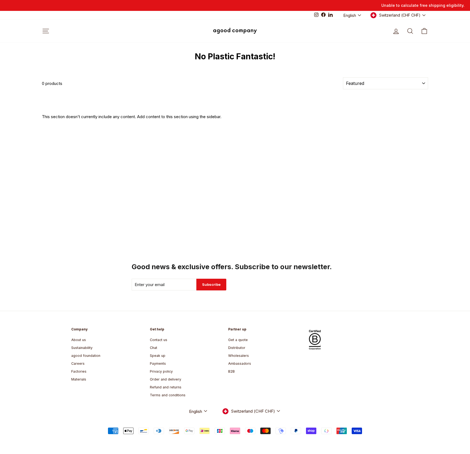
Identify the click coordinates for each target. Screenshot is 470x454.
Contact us (158, 340)
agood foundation (85, 356)
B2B (231, 371)
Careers (78, 363)
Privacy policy (161, 371)
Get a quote (238, 340)
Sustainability (81, 348)
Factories (78, 371)
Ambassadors (239, 363)
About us (78, 340)
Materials (78, 379)
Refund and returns (165, 387)
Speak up (157, 356)
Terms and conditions (167, 395)
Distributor (236, 348)
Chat (153, 348)
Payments (158, 363)
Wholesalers (238, 356)
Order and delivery (165, 379)
